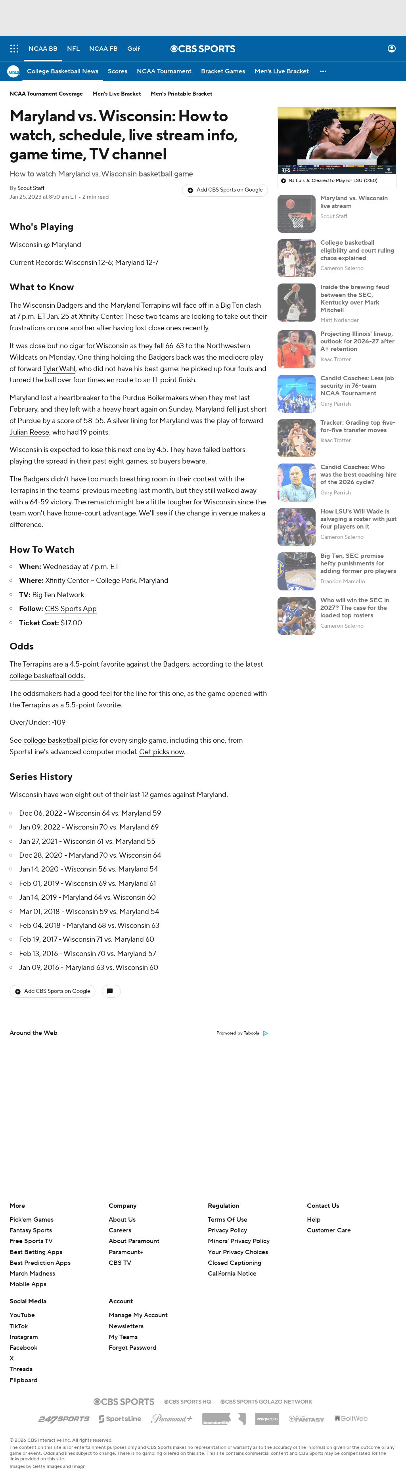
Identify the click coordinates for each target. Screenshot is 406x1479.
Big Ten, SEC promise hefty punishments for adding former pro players (358, 563)
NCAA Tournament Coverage (46, 94)
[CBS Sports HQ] (187, 1401)
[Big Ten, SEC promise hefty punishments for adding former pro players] (297, 571)
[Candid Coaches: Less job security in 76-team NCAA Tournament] (297, 394)
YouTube (22, 1315)
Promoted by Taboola (237, 1033)
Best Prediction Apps (40, 1263)
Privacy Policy (227, 1230)
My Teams (123, 1337)
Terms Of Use (227, 1220)
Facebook (23, 1348)
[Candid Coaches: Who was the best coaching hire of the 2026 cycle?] (297, 483)
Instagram (24, 1337)
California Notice (232, 1274)
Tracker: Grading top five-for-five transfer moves (358, 426)
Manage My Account (138, 1315)
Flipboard (24, 1380)
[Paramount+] (172, 1417)
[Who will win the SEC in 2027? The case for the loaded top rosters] (297, 616)
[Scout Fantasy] (307, 1418)
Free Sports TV (31, 1241)
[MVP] (267, 1416)
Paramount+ (126, 1252)
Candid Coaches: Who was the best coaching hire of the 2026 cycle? (358, 474)
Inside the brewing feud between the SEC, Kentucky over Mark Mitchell (354, 298)
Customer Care (329, 1230)
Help (314, 1220)
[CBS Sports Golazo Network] (266, 1401)
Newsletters (126, 1326)
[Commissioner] (224, 1416)
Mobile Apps (28, 1284)
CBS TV (120, 1263)
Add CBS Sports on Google (230, 189)
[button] (14, 48)
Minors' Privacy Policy (239, 1241)
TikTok (19, 1326)
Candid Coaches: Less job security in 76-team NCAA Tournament (357, 385)
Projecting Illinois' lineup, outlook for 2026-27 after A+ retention (357, 341)
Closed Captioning (234, 1263)
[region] (337, 140)
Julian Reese (29, 432)
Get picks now (161, 752)
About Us (122, 1220)
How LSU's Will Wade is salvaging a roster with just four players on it (358, 519)
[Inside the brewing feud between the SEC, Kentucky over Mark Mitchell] (297, 303)
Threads (21, 1369)
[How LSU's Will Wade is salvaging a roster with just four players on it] (297, 527)
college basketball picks (60, 740)
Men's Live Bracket (116, 94)
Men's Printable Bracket (182, 94)
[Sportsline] (120, 1418)
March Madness (32, 1274)
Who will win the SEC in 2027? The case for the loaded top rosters (354, 607)
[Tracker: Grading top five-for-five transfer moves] (297, 438)
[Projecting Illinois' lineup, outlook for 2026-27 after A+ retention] (297, 349)
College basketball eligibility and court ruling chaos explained (357, 250)
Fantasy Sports (31, 1230)
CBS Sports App (71, 608)
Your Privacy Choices (238, 1252)
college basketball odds (47, 675)
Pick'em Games (32, 1220)
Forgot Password (133, 1348)
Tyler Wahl (59, 369)
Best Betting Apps (36, 1252)
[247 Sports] (64, 1418)
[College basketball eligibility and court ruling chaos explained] (297, 258)
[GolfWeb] (351, 1419)
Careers (120, 1230)
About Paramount (134, 1241)
